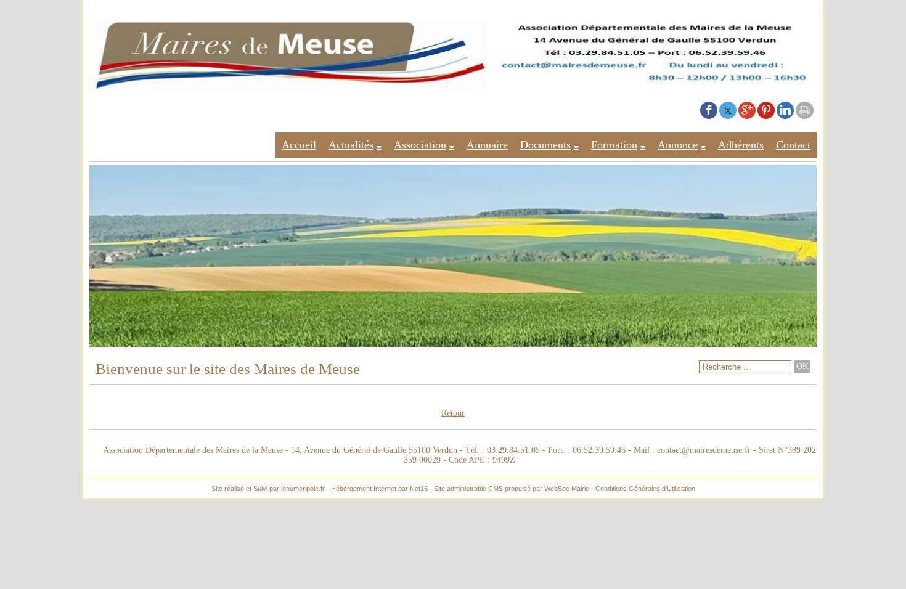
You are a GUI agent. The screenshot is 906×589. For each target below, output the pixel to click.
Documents (545, 145)
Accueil (299, 145)
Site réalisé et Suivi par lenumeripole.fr (268, 488)
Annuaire (487, 145)
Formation (614, 145)
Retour (453, 413)
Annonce (678, 145)
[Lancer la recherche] (802, 366)
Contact (793, 145)
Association (420, 145)
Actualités (351, 145)
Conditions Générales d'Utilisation (645, 488)
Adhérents (741, 145)
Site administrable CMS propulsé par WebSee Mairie (511, 488)
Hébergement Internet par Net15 (379, 488)
